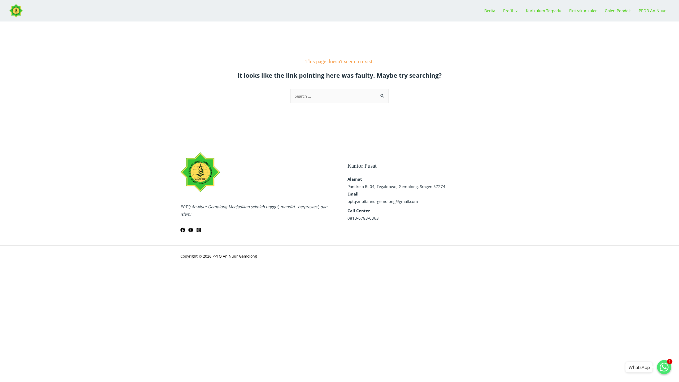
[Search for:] (339, 96)
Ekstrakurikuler (583, 10)
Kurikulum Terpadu (543, 10)
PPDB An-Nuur (652, 10)
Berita (489, 10)
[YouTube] (190, 230)
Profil (508, 10)
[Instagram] (198, 230)
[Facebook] (182, 230)
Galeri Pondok (618, 10)
